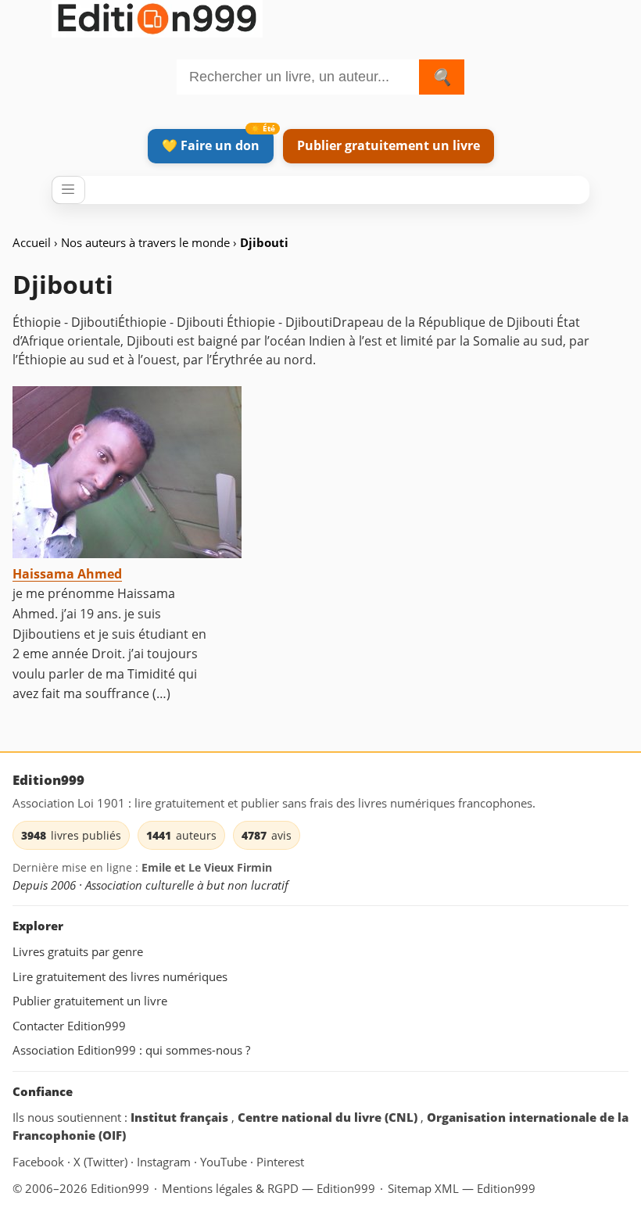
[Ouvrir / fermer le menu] (68, 190)
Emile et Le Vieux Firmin (206, 867)
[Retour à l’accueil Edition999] (157, 16)
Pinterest (280, 1161)
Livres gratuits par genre (78, 951)
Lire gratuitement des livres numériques (120, 976)
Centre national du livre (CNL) (329, 1117)
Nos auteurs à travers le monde (147, 242)
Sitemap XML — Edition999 (461, 1188)
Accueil (32, 242)
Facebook (40, 1161)
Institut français (181, 1117)
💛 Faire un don (211, 145)
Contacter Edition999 (69, 1025)
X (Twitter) (102, 1161)
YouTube (225, 1161)
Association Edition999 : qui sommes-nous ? (131, 1050)
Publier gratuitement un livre (388, 145)
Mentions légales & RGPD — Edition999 (268, 1188)
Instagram (165, 1161)
